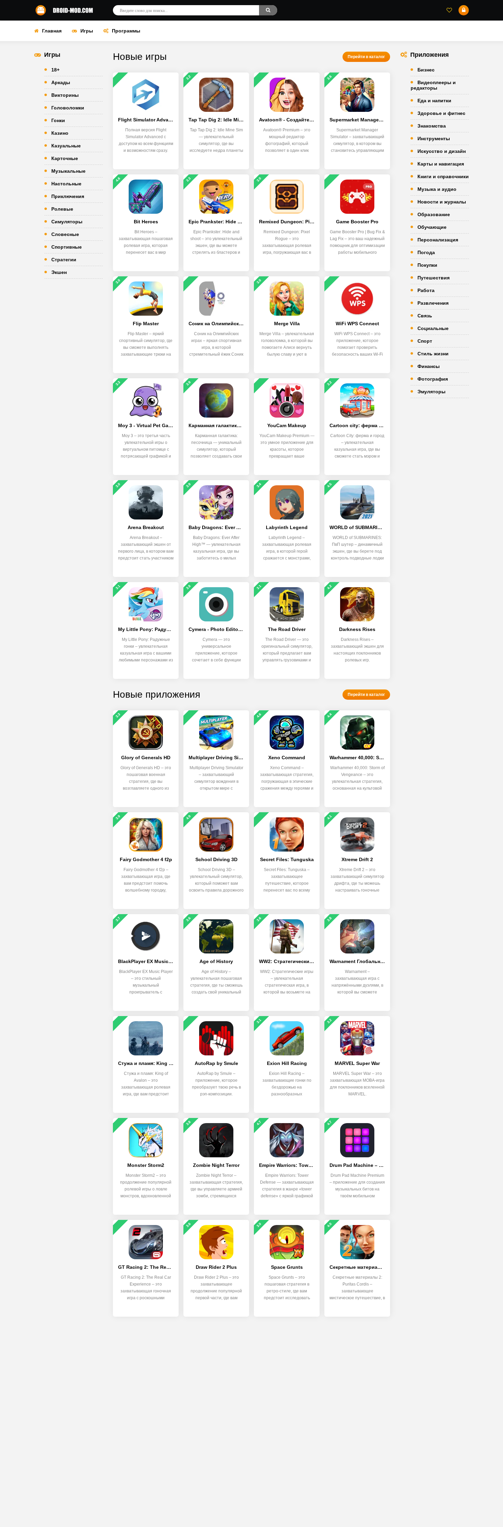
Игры (86, 31)
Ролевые (62, 209)
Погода (426, 252)
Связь (424, 315)
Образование (433, 214)
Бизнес (426, 70)
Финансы (428, 366)
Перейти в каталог (366, 56)
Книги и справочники (443, 176)
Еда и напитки (434, 100)
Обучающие (432, 227)
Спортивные (66, 247)
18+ (55, 70)
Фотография (432, 379)
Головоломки (67, 107)
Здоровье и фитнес (441, 113)
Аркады (60, 82)
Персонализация (437, 239)
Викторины (65, 95)
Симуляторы (66, 221)
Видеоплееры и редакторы (433, 85)
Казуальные (66, 145)
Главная (52, 31)
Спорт (424, 341)
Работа (426, 290)
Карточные (64, 158)
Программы (126, 31)
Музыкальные (68, 171)
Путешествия (433, 277)
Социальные (433, 328)
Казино (59, 133)
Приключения (67, 196)
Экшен (59, 272)
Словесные (65, 234)
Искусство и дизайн (441, 151)
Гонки (58, 120)
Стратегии (63, 259)
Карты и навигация (440, 164)
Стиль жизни (433, 353)
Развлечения (433, 303)
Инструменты (433, 138)
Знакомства (431, 126)
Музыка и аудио (436, 189)
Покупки (427, 265)
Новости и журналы (441, 202)
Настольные (66, 183)
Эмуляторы (431, 391)
